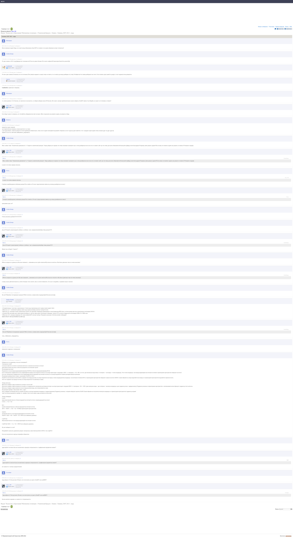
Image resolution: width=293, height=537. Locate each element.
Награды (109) (20, 81)
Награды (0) (18, 68)
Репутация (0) (18, 300)
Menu (3, 1)
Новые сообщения (263, 26)
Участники (271, 26)
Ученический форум (44, 33)
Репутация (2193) (20, 80)
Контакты (282, 536)
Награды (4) (18, 108)
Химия (54, 33)
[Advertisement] (47, 15)
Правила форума (279, 26)
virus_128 (13, 31)
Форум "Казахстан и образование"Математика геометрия (18, 33)
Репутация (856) (19, 106)
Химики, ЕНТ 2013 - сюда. (65, 33)
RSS (291, 26)
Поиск (287, 26)
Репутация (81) (19, 67)
